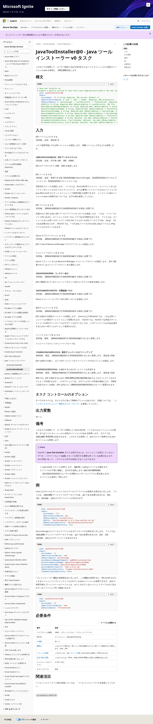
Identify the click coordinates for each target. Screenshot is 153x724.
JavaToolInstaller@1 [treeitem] (14, 365)
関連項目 (127, 67)
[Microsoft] (4, 20)
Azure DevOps (49, 44)
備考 (126, 58)
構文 (126, 48)
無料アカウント (122, 27)
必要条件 (127, 64)
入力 (126, 51)
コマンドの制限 (43, 653)
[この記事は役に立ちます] (124, 79)
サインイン (146, 21)
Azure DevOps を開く (140, 27)
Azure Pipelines (64, 44)
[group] (76, 105)
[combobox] (16, 46)
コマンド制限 (75, 653)
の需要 (39, 641)
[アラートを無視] (148, 5)
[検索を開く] (138, 21)
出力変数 (127, 55)
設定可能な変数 (43, 657)
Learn (38, 44)
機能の (39, 646)
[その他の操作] (115, 44)
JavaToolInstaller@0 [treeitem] (15, 369)
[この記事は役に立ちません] (127, 79)
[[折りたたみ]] (30, 42)
